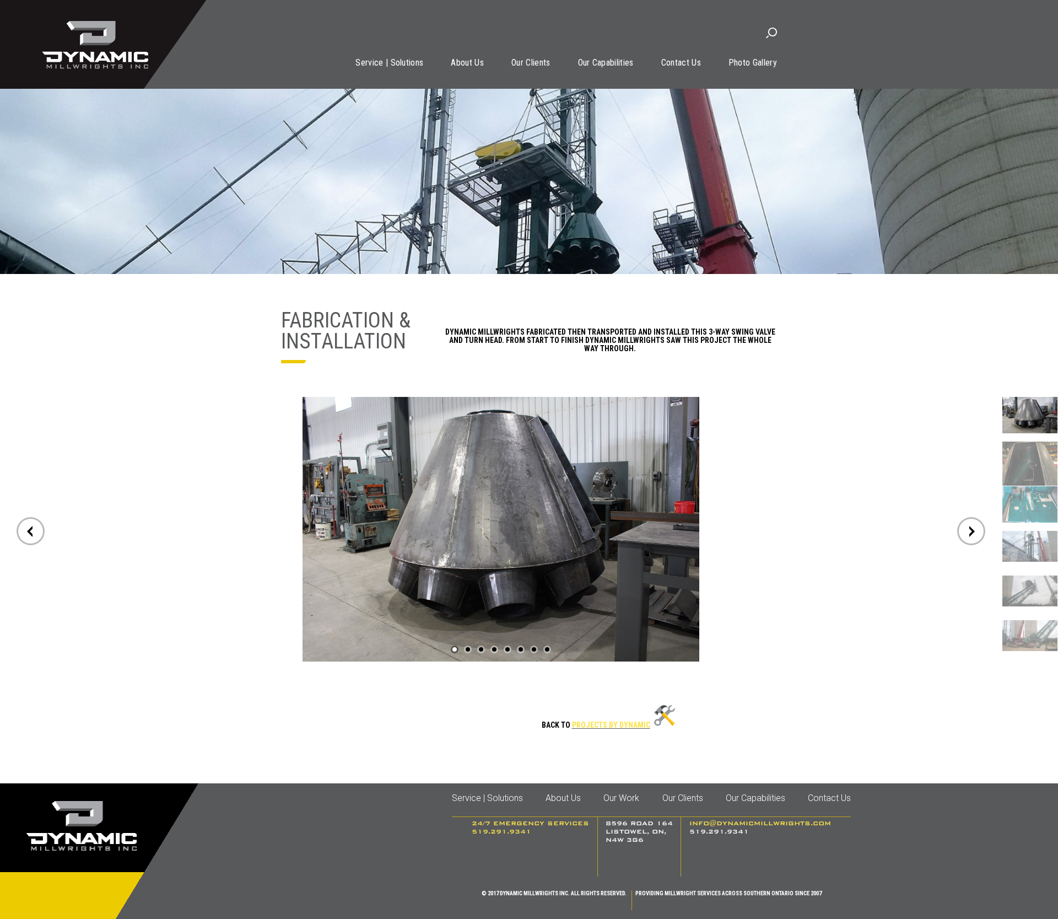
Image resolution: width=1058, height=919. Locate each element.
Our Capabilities (606, 62)
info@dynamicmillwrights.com (760, 823)
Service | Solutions (389, 62)
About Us (467, 62)
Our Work (621, 798)
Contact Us (681, 62)
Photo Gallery (752, 62)
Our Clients (530, 62)
